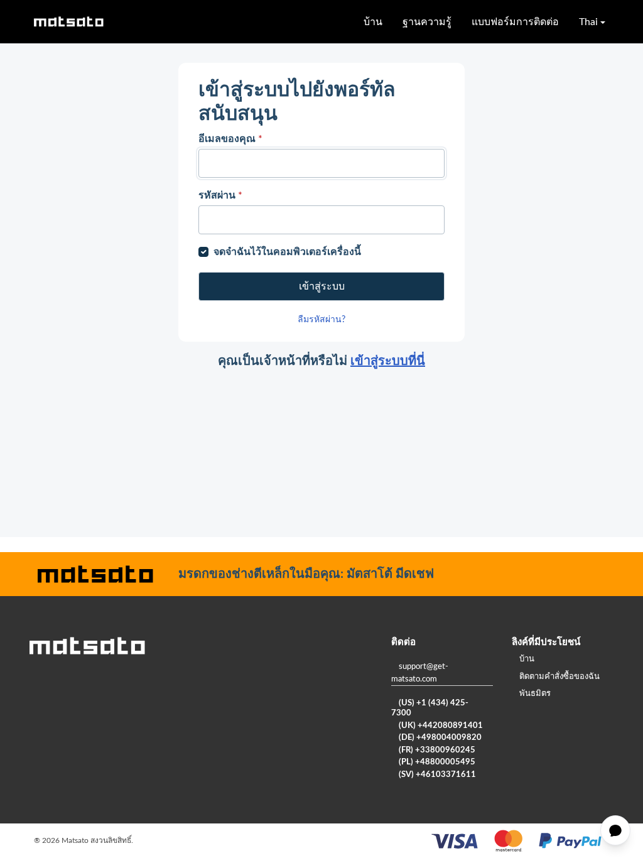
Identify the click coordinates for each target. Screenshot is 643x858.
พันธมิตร (535, 694)
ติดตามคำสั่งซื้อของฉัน (559, 677)
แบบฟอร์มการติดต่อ (515, 22)
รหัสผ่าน (220, 195)
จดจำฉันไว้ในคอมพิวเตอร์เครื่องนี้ (287, 252)
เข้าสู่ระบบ (322, 286)
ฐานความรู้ (427, 22)
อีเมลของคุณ (230, 139)
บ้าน (373, 22)
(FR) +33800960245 (437, 750)
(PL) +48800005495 (437, 762)
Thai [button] (588, 22)
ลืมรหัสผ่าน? (321, 319)
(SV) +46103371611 (437, 775)
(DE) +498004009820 (440, 738)
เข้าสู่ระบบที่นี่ (387, 361)
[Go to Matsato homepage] (68, 22)
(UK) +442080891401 (441, 726)
